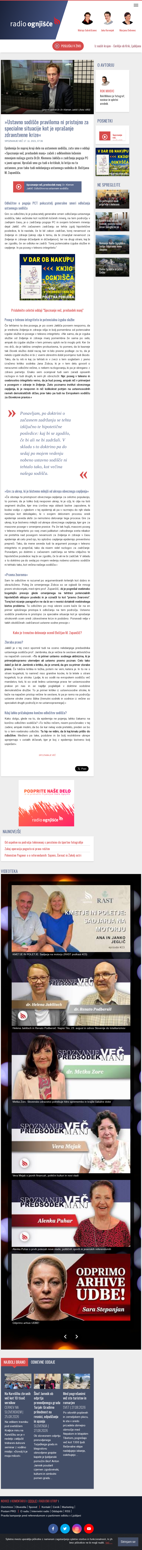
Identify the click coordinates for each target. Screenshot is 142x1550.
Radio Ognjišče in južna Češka (111, 270)
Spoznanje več (14, 141)
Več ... (108, 1542)
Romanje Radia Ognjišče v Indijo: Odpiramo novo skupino (112, 246)
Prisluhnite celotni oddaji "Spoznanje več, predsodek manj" (47, 310)
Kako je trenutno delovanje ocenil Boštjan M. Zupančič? (47, 632)
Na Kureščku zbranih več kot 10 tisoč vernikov (18, 1398)
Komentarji (18, 1501)
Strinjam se (128, 1541)
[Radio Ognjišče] (34, 22)
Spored (33, 1507)
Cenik (56, 1507)
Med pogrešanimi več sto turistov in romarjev (74, 1398)
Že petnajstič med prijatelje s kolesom (109, 202)
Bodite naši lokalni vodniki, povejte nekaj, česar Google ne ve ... (110, 224)
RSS (67, 1511)
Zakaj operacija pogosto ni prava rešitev (27, 849)
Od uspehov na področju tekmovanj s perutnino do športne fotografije (44, 842)
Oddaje (32, 1501)
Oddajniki (57, 1511)
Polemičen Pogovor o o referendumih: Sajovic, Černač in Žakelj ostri (43, 855)
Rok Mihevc (107, 91)
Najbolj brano (14, 1362)
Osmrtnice (7, 1507)
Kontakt (46, 1507)
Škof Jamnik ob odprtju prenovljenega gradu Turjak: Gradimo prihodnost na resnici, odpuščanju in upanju (47, 1407)
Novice (5, 1501)
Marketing (68, 1507)
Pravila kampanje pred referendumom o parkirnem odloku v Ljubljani (41, 1515)
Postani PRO (8, 1511)
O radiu (24, 1511)
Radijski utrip (48, 1501)
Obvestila (20, 1507)
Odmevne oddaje (43, 1362)
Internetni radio (40, 1511)
